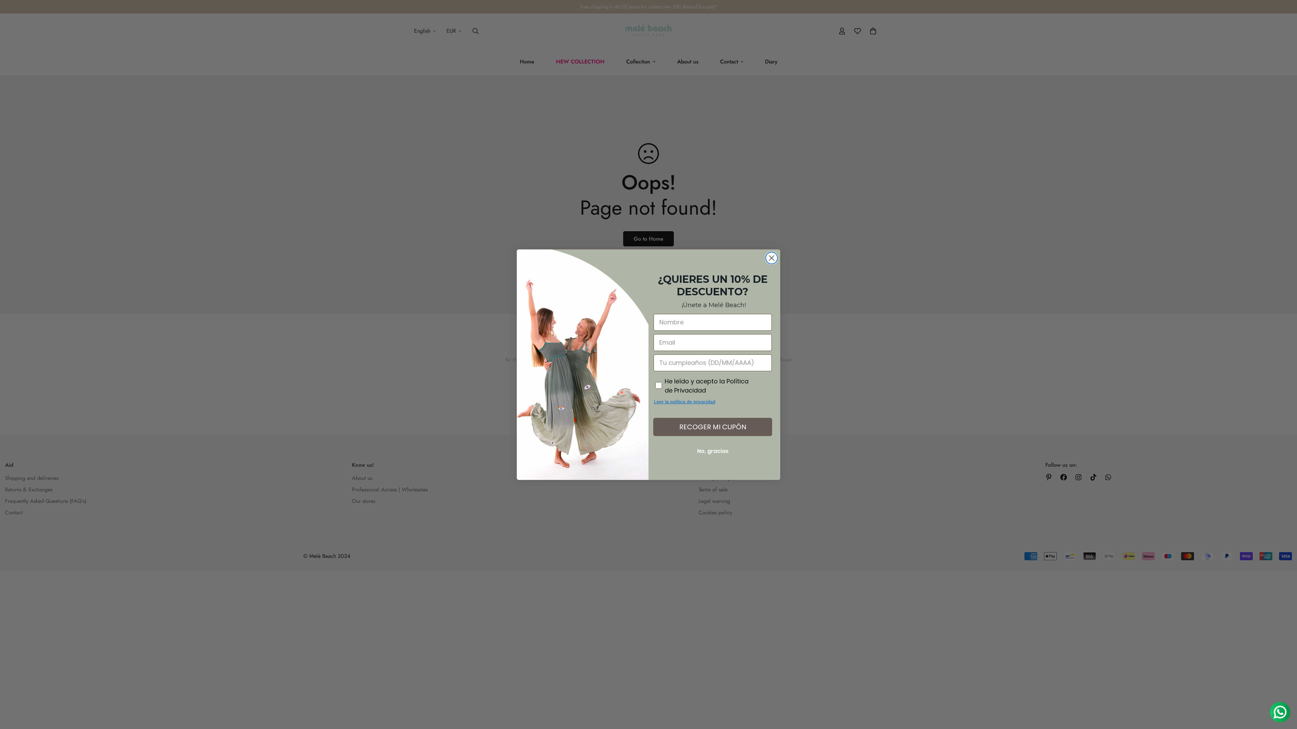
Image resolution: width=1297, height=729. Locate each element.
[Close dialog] (772, 258)
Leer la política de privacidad (684, 401)
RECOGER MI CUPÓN (712, 427)
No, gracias (713, 451)
